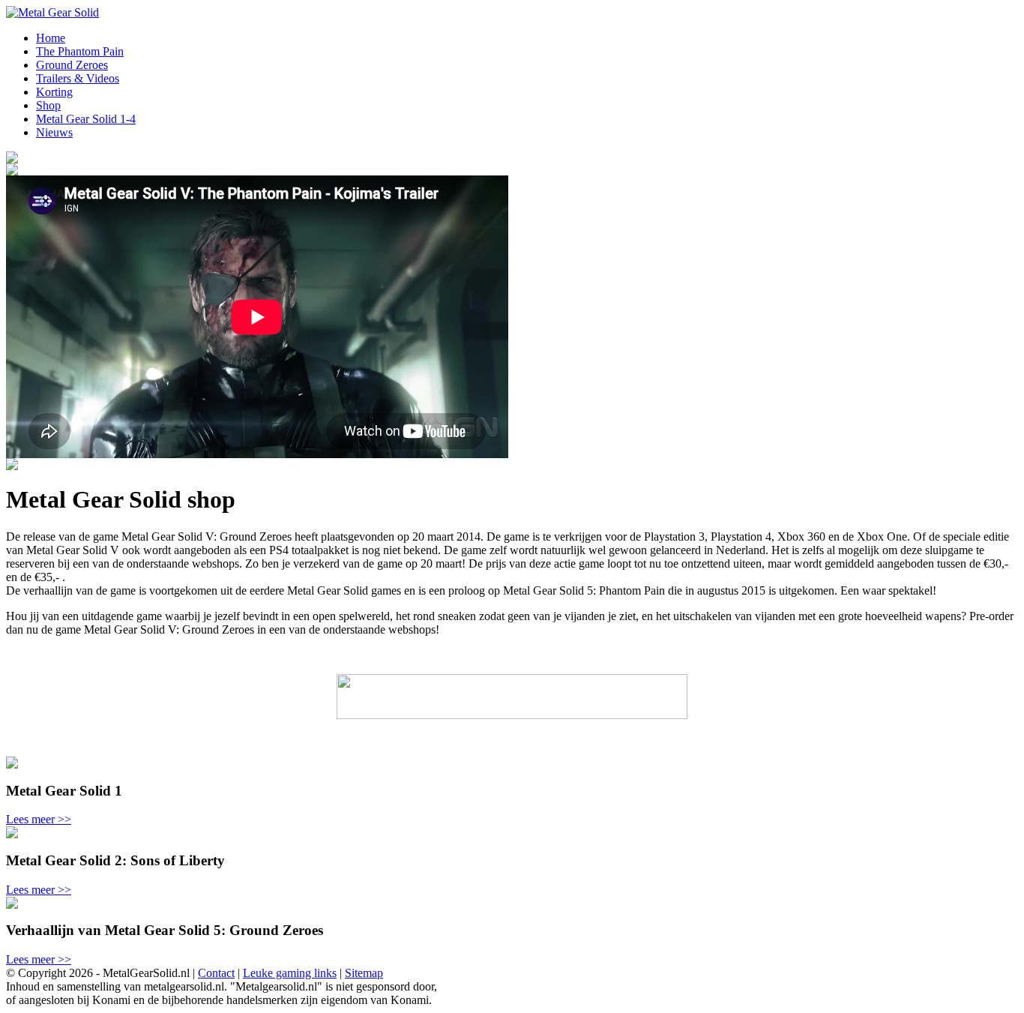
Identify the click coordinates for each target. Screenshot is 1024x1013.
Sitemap (364, 973)
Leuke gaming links (290, 973)
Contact (216, 973)
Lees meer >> (38, 819)
